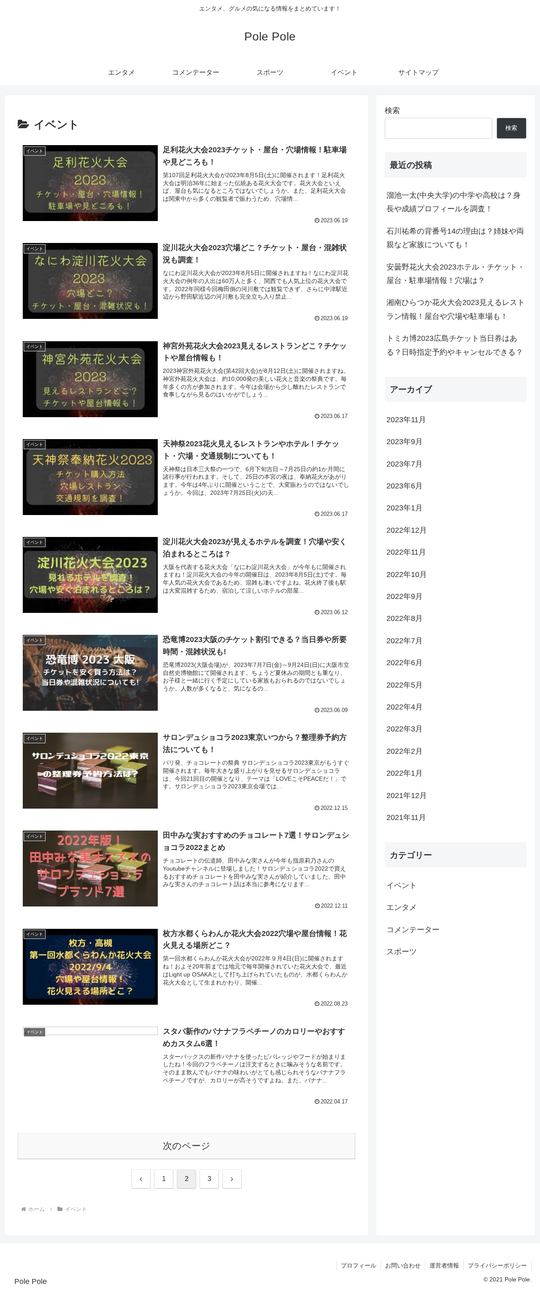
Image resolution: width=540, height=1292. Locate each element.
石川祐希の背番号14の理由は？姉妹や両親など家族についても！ (455, 238)
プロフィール (358, 1265)
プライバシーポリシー (497, 1265)
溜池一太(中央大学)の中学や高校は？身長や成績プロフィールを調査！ (453, 202)
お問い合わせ (403, 1265)
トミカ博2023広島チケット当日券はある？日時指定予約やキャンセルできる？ (454, 345)
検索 (392, 110)
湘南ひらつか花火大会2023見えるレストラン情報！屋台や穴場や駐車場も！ (455, 309)
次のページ (187, 1146)
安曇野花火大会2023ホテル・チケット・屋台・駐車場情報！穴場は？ (455, 274)
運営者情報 (444, 1265)
